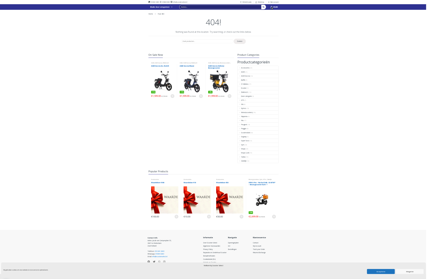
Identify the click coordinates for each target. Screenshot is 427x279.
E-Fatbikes (244, 84)
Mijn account (274, 2)
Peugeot (244, 124)
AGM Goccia (158, 63)
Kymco (243, 108)
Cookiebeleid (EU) (209, 259)
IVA (242, 104)
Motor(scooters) (247, 112)
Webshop (261, 2)
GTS (242, 100)
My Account (257, 246)
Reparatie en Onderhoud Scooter (215, 252)
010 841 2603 (155, 2)
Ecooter (244, 88)
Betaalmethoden (209, 256)
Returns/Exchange (259, 252)
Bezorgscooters (225, 63)
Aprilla (243, 80)
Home (150, 14)
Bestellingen (232, 249)
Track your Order (259, 249)
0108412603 (166, 2)
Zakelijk (243, 161)
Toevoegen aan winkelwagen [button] (172, 96)
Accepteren (381, 271)
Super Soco (245, 141)
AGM (152, 63)
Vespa (243, 149)
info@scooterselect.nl (180, 2)
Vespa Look (245, 153)
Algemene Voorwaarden (211, 246)
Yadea (243, 157)
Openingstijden (233, 243)
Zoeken (239, 41)
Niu (242, 120)
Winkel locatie (247, 2)
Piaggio (243, 128)
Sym (242, 145)
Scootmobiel (245, 133)
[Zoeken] (263, 7)
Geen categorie (246, 96)
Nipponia (244, 116)
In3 (229, 246)
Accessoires (245, 68)
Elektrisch (166, 63)
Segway (244, 137)
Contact (255, 243)
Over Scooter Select (210, 243)
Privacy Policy (208, 249)
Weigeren (410, 271)
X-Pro (264, 179)
